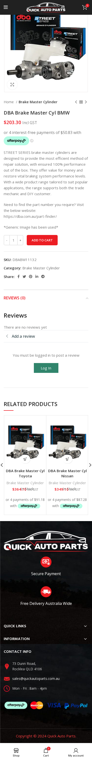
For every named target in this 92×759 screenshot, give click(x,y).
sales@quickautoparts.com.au (36, 678)
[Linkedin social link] (37, 276)
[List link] (46, 666)
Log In (46, 367)
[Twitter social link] (24, 276)
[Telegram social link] (43, 276)
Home (9, 102)
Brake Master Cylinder (38, 102)
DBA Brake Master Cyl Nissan (67, 473)
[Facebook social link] (18, 276)
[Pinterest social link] (30, 276)
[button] (25, 459)
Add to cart (42, 240)
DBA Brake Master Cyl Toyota (25, 473)
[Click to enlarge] (12, 84)
